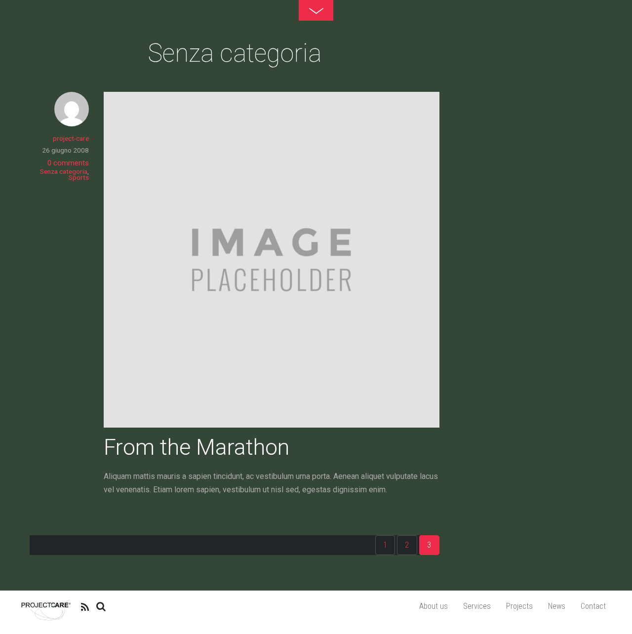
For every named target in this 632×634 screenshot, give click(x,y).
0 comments (68, 162)
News (556, 606)
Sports (79, 177)
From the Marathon (196, 447)
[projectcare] (46, 619)
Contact (593, 606)
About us (433, 606)
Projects (519, 606)
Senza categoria (63, 171)
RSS (85, 606)
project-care (71, 138)
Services (477, 606)
